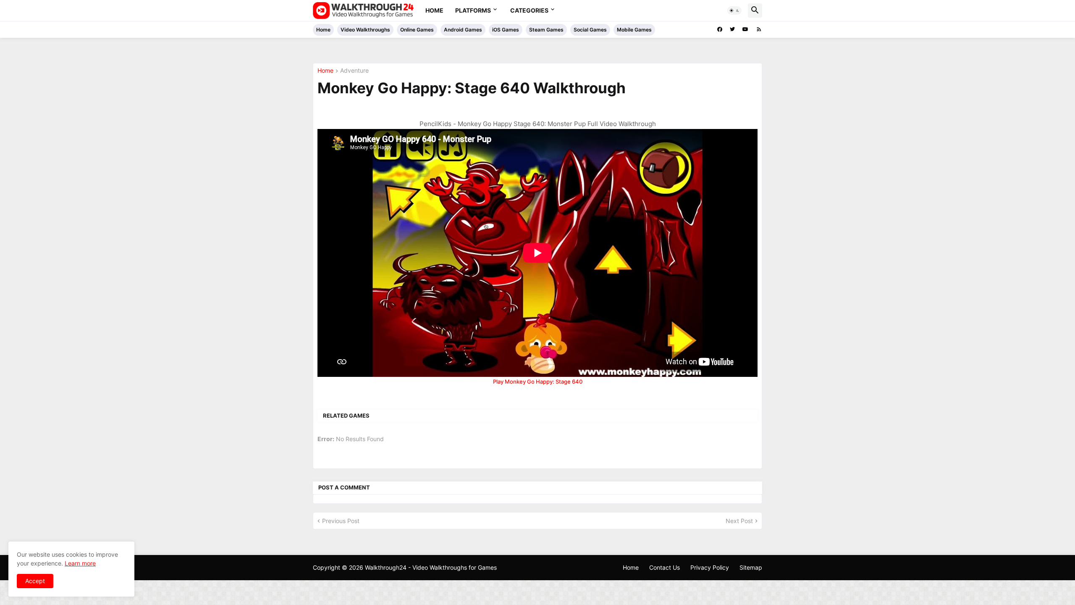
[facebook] (719, 29)
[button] (734, 10)
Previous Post (340, 520)
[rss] (759, 29)
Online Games (417, 29)
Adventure (354, 71)
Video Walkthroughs (365, 29)
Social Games (590, 29)
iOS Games (505, 29)
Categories (529, 10)
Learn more (80, 563)
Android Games (463, 29)
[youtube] (745, 29)
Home (434, 10)
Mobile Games (634, 29)
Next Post (739, 520)
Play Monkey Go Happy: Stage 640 (537, 381)
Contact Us (664, 567)
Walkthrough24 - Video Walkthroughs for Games (431, 567)
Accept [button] (35, 580)
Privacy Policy (709, 567)
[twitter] (732, 29)
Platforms (473, 10)
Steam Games (546, 29)
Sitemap (750, 567)
